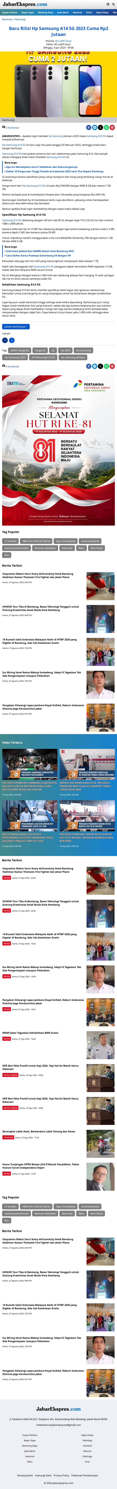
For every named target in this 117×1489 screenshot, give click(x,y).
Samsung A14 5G (96, 136)
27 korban (10, 541)
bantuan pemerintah (16, 548)
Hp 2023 (65, 350)
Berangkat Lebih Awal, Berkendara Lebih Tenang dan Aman (38, 1131)
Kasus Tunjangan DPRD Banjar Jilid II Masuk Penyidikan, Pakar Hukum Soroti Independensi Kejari (40, 1166)
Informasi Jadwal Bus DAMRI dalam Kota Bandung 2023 (40, 251)
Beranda (7, 19)
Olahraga (87, 1456)
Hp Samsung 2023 (15, 357)
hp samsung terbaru (73, 357)
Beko (81, 548)
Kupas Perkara (9, 12)
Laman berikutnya (14, 326)
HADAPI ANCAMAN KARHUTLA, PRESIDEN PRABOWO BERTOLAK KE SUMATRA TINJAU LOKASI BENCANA (85, 786)
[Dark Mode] (108, 5)
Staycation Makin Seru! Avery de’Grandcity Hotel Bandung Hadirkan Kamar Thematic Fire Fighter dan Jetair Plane (37, 575)
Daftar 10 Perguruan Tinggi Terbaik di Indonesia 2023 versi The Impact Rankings (55, 171)
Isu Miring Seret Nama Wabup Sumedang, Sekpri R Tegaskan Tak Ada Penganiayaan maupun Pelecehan (41, 674)
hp (53, 350)
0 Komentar (12, 127)
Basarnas (67, 548)
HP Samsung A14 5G (43, 357)
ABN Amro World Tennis (36, 541)
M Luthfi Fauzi (63, 41)
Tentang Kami (25, 1475)
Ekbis (89, 12)
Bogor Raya (28, 12)
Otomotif (8, 1137)
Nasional (77, 12)
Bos (7, 555)
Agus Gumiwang (65, 541)
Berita (7, 877)
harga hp (40, 350)
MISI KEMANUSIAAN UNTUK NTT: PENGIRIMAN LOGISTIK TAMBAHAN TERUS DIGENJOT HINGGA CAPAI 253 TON (27, 838)
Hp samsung (83, 350)
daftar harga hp (20, 350)
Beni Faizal (96, 548)
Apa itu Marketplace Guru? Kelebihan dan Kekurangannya (42, 167)
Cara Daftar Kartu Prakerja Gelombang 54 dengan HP (38, 255)
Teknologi (20, 19)
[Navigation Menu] (113, 5)
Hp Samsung (56, 136)
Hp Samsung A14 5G (14, 145)
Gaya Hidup (102, 12)
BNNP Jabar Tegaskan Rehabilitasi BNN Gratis (30, 1033)
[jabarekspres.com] (25, 4)
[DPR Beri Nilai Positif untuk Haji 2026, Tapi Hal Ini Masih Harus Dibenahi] (101, 1078)
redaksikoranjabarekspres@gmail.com (58, 1425)
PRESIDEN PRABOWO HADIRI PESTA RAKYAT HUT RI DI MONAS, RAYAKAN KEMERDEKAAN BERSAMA (86, 838)
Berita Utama (10, 1074)
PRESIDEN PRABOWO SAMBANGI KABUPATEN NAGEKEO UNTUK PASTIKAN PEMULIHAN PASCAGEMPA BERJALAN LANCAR (29, 786)
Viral (87, 1461)
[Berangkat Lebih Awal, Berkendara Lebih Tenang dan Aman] (101, 1144)
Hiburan (87, 1451)
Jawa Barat (63, 12)
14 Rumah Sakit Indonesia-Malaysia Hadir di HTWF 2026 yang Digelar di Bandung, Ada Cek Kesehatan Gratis (39, 641)
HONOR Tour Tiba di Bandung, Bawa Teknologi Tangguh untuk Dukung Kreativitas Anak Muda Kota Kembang (40, 608)
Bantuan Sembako (45, 548)
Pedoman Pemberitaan (84, 1475)
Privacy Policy (61, 1475)
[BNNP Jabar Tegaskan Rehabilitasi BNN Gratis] (101, 1045)
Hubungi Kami (43, 1475)
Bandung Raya (45, 12)
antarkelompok (90, 541)
